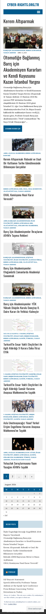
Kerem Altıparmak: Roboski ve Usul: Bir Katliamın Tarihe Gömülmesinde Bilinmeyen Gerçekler (22, 163)
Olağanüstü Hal (10, 191)
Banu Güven (30, 452)
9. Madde (22, 333)
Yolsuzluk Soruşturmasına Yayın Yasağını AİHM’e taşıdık (20, 465)
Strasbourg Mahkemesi (28, 225)
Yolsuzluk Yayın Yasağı (21, 460)
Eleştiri (32, 374)
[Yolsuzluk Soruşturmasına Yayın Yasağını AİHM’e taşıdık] (23, 448)
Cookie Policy (12, 604)
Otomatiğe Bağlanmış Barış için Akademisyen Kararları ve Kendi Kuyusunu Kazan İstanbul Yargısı (22, 69)
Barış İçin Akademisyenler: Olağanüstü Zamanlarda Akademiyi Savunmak (21, 272)
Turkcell (29, 338)
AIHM (5, 153)
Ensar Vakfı (18, 336)
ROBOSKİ (6, 155)
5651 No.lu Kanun (10, 333)
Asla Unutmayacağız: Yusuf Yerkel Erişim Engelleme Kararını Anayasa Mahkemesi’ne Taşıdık (21, 427)
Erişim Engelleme (31, 336)
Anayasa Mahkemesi (16, 153)
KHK (20, 189)
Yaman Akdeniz (9, 53)
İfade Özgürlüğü (21, 260)
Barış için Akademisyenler (14, 50)
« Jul (5, 515)
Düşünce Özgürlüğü (20, 374)
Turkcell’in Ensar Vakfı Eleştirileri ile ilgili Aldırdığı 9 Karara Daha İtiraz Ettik (22, 348)
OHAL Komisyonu (35, 189)
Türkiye (27, 457)
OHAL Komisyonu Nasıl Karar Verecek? (18, 197)
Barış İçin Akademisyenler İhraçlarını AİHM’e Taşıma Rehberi (22, 233)
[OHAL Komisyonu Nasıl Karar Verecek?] (23, 184)
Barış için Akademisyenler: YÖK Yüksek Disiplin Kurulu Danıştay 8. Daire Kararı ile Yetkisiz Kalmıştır (21, 308)
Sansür (22, 338)
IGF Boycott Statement (13, 579)
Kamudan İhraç (35, 260)
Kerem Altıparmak (33, 50)
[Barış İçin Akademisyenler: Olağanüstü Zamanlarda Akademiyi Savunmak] (23, 253)
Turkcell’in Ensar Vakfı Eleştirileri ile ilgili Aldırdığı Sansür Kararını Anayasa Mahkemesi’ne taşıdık (22, 388)
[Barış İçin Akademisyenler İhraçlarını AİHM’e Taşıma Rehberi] (23, 216)
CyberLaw (11, 572)
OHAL (25, 189)
